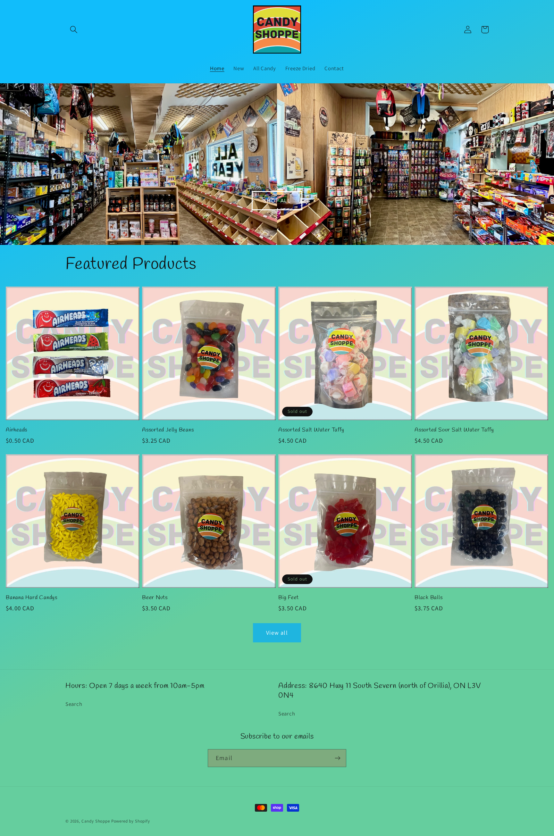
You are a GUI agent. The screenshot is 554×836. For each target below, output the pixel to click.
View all (277, 632)
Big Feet (288, 597)
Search (73, 703)
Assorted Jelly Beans (168, 430)
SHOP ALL (277, 200)
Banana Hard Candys (31, 597)
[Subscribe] (337, 758)
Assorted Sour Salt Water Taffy (454, 430)
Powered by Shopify (130, 821)
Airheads (16, 430)
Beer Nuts (155, 597)
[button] (73, 29)
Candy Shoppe (95, 821)
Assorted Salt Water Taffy (311, 430)
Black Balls (429, 597)
